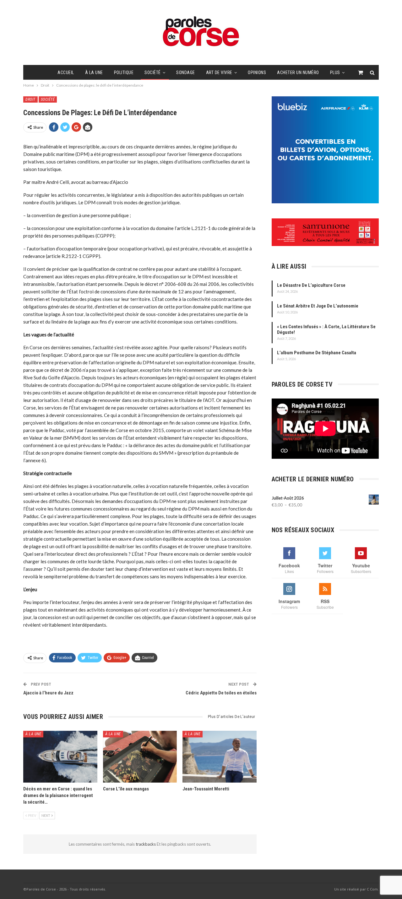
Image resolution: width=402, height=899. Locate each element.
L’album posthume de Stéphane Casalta (316, 353)
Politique (124, 72)
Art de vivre (219, 72)
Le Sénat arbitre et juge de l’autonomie (317, 306)
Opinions (257, 72)
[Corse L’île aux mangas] (140, 757)
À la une (94, 72)
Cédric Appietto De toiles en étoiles (221, 693)
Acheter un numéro (298, 72)
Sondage (185, 72)
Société (152, 72)
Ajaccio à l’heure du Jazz (48, 693)
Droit (30, 99)
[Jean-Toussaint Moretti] (219, 757)
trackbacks (146, 844)
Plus (335, 72)
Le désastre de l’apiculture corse (311, 285)
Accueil (65, 72)
